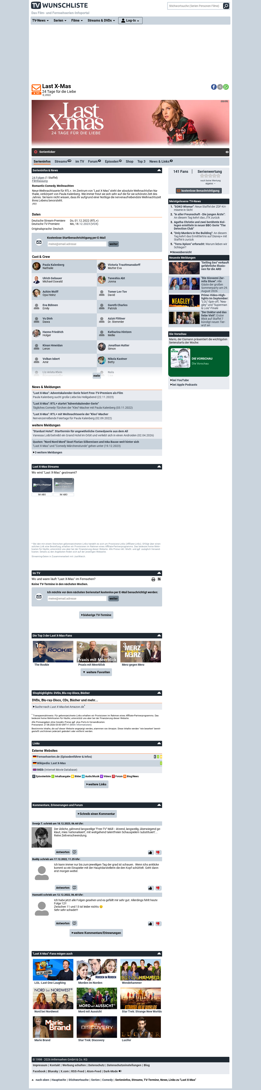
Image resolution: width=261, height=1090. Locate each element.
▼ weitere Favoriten (96, 672)
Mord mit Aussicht (90, 1011)
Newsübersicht (182, 252)
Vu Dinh (48, 318)
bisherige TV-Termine (97, 615)
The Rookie (41, 664)
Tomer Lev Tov (117, 291)
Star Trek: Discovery (91, 1040)
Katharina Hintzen (120, 332)
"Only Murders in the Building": (200, 236)
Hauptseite (59, 1079)
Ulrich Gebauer (52, 278)
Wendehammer (132, 982)
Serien (95, 1079)
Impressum (40, 1065)
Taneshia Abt (116, 278)
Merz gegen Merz (133, 664)
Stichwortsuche (79, 1079)
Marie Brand (42, 1040)
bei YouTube (180, 380)
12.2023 (84, 223)
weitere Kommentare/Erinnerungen (97, 933)
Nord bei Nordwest (46, 1011)
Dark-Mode (111, 1071)
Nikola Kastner (117, 358)
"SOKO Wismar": (200, 208)
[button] (214, 87)
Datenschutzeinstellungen (124, 1065)
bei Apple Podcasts (184, 384)
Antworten (63, 852)
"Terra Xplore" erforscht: (200, 245)
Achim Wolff (50, 291)
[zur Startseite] (59, 4)
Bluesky (53, 1071)
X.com (65, 1071)
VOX (94, 223)
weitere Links (97, 784)
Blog (147, 1065)
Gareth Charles (117, 305)
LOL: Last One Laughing (50, 982)
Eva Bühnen (50, 305)
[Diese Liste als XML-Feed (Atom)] (160, 579)
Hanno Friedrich (53, 332)
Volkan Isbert (51, 358)
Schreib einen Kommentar (97, 814)
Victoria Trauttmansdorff (124, 264)
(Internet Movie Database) (57, 769)
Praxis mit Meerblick (91, 664)
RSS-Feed (77, 1071)
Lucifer (126, 1040)
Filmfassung (40, 181)
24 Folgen (38, 177)
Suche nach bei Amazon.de (59, 706)
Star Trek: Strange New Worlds (142, 1011)
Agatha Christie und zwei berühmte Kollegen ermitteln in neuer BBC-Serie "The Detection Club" (200, 225)
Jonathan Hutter (118, 345)
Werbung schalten (74, 1065)
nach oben (42, 1079)
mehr (96, 375)
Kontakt (55, 1065)
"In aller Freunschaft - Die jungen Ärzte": (199, 216)
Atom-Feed (94, 1071)
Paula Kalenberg (53, 264)
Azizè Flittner (116, 318)
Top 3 (141, 161)
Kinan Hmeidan (53, 345)
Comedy (107, 1079)
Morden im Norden (90, 982)
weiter (113, 244)
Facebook (39, 1071)
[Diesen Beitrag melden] (74, 852)
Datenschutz (96, 1065)
